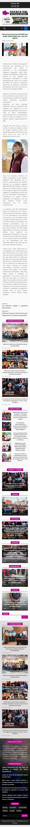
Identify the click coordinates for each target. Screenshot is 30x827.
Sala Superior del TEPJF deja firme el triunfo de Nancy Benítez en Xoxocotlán (15, 510)
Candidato (13, 807)
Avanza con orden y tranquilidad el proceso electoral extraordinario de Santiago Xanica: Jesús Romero (6, 447)
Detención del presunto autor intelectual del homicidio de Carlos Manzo (15, 557)
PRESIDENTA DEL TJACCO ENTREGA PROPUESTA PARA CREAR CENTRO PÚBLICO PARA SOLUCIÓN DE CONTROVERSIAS (6, 436)
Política (5, 811)
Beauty (5, 807)
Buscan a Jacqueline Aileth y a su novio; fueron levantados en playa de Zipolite (15, 580)
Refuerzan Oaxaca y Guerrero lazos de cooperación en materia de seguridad (14, 313)
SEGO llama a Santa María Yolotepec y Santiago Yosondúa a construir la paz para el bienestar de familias (15, 359)
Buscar (5, 614)
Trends (12, 811)
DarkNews (20, 821)
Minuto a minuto (26, 28)
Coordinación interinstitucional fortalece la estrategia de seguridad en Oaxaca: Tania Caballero (15, 387)
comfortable (22, 807)
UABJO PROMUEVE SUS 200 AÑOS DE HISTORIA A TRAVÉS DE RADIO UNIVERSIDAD (6, 457)
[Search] (21, 28)
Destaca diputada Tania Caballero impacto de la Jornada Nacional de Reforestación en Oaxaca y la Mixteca (6, 426)
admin (3, 40)
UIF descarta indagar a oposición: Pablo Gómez (15, 306)
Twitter (19, 811)
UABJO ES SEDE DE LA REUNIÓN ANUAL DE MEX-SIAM (15, 332)
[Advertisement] (15, 20)
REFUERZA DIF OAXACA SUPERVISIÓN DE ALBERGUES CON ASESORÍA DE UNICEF (15, 604)
